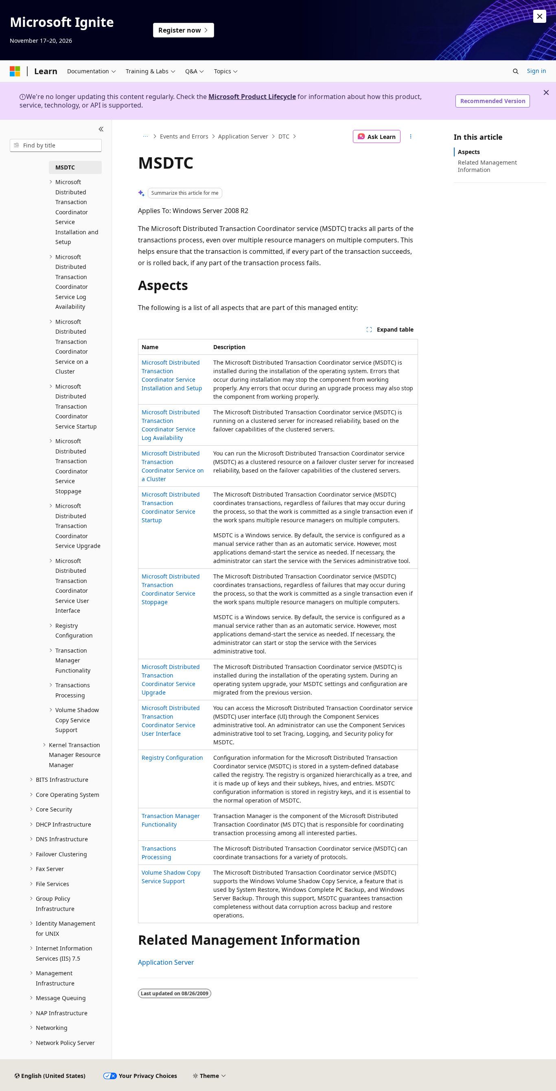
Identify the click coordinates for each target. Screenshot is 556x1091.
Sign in (536, 71)
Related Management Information (487, 166)
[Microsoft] (15, 71)
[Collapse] (101, 129)
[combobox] (56, 145)
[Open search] (516, 71)
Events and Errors (184, 136)
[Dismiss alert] (539, 16)
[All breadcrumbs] (145, 136)
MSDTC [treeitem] (65, 167)
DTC (283, 136)
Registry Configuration (172, 757)
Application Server (243, 136)
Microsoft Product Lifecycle (252, 96)
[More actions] (411, 136)
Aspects (469, 152)
